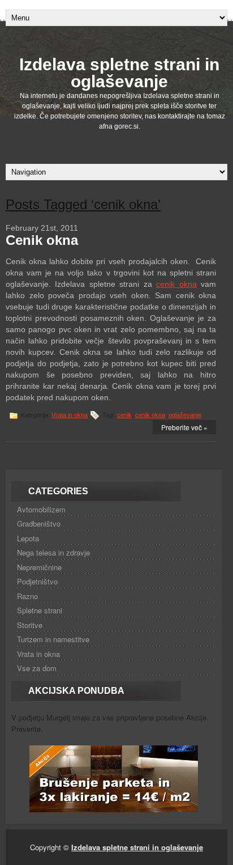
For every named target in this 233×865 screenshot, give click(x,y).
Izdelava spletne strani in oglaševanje (119, 73)
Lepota (28, 538)
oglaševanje (185, 415)
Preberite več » (184, 427)
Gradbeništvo (39, 523)
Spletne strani (39, 610)
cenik (124, 415)
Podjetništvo (37, 581)
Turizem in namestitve (53, 639)
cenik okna (176, 284)
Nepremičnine (39, 567)
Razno (27, 596)
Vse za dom (37, 668)
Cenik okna (42, 240)
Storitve (29, 625)
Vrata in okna (69, 415)
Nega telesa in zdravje (53, 552)
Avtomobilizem (41, 509)
